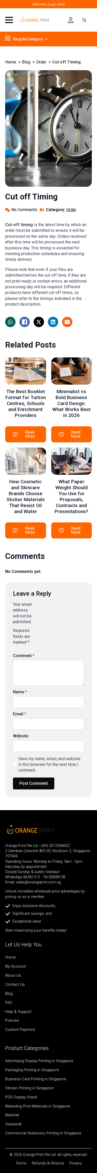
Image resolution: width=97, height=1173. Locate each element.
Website (20, 736)
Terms (21, 1163)
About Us (13, 976)
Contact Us (15, 985)
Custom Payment (20, 1030)
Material (12, 1115)
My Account (15, 967)
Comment (23, 656)
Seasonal (13, 1124)
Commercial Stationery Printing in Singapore (43, 1133)
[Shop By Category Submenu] (45, 39)
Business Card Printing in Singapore (35, 1079)
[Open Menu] (9, 20)
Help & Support (18, 1012)
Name (20, 692)
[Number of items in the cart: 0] (84, 20)
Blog (9, 994)
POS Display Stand (21, 1097)
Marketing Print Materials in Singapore (37, 1106)
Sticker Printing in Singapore (29, 1088)
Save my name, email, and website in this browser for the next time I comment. (49, 764)
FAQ (8, 1003)
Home (10, 957)
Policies (12, 1021)
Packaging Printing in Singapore (32, 1070)
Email (19, 714)
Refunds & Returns (48, 1163)
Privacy (75, 1163)
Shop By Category (28, 39)
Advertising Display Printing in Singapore (39, 1061)
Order (71, 209)
